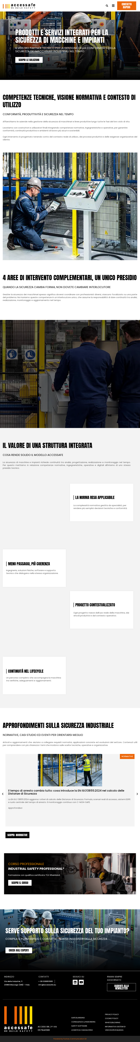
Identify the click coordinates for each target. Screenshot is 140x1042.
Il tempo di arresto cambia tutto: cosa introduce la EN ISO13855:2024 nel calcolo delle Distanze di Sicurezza (66, 792)
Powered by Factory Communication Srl (70, 1039)
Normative (127, 756)
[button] (107, 6)
